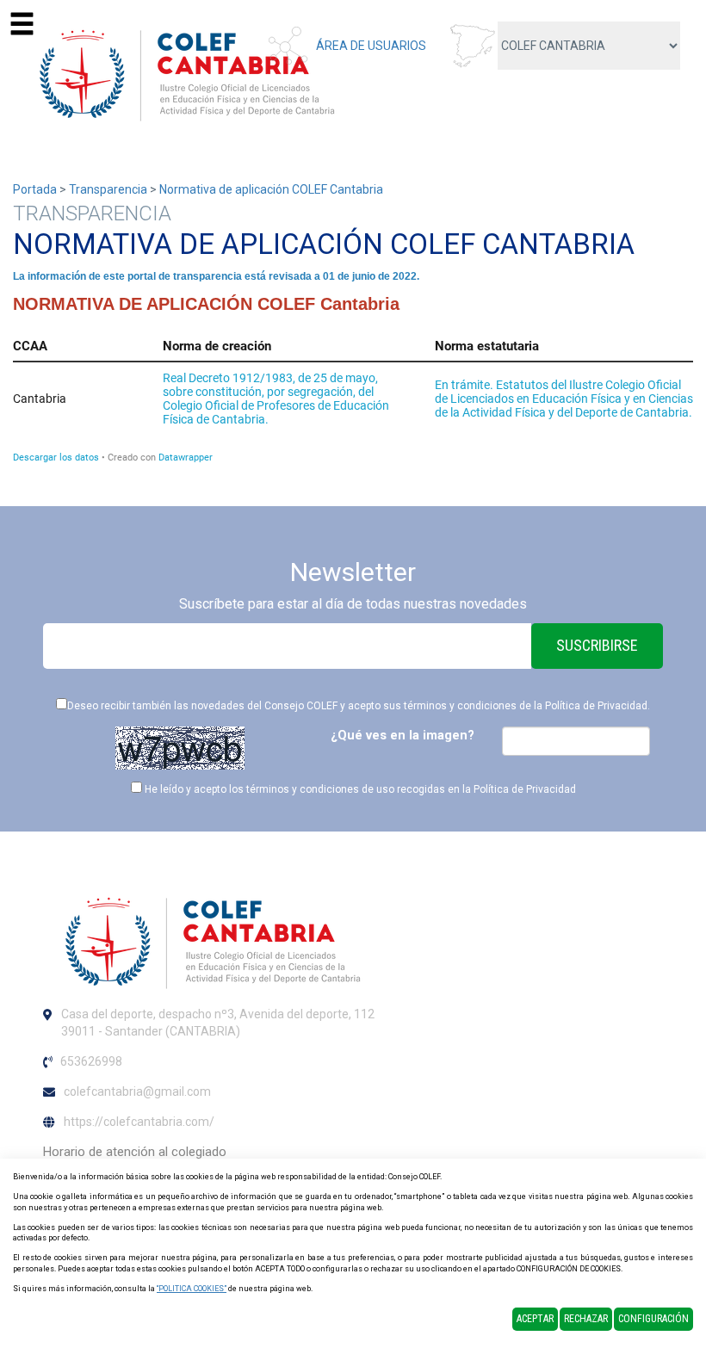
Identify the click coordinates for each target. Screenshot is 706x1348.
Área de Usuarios (371, 46)
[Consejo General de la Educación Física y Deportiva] (184, 72)
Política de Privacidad (596, 706)
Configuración (653, 1319)
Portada (35, 189)
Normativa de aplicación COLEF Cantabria (271, 189)
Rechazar (586, 1319)
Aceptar (535, 1319)
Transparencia (108, 189)
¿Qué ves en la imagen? (402, 735)
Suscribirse (597, 645)
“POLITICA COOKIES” (191, 1288)
